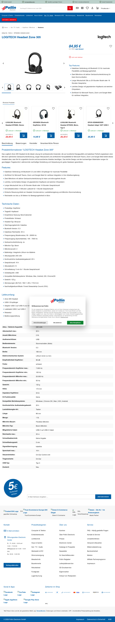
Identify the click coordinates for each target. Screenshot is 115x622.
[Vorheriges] (3, 63)
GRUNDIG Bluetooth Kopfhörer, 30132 (41, 123)
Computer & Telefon (38, 530)
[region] (33, 68)
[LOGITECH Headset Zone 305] (33, 63)
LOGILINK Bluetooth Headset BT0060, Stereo (15, 123)
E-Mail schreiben (13, 531)
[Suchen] (70, 8)
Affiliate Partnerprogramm (96, 559)
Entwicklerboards (37, 534)
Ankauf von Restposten (67, 576)
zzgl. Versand (79, 49)
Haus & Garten (36, 543)
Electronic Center (65, 543)
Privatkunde (105, 8)
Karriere (62, 530)
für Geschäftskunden (66, 555)
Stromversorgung (37, 555)
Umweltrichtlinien (93, 538)
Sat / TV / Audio (37, 547)
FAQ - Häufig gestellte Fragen (97, 530)
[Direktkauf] (82, 8)
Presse (61, 538)
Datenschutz (38, 500)
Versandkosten (41, 611)
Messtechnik (35, 559)
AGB (109, 619)
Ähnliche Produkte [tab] (8, 103)
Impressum (91, 563)
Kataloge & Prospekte (67, 547)
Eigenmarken (64, 571)
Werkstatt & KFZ (37, 551)
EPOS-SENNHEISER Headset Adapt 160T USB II (98, 123)
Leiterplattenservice (66, 563)
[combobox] (43, 8)
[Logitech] (104, 37)
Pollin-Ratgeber (64, 559)
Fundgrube (35, 571)
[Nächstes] (64, 63)
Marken (90, 555)
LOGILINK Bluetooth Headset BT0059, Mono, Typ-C (69, 125)
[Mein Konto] (92, 8)
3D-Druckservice (65, 567)
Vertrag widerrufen (12, 565)
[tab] (7, 144)
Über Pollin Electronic (67, 534)
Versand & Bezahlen (94, 543)
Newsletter (63, 551)
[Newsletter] (77, 8)
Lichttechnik (35, 538)
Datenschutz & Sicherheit (96, 619)
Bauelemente (36, 563)
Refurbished (35, 567)
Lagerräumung (36, 576)
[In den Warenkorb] (23, 135)
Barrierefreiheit (92, 551)
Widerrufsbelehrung (94, 547)
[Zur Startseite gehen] (9, 8)
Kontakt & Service (93, 534)
